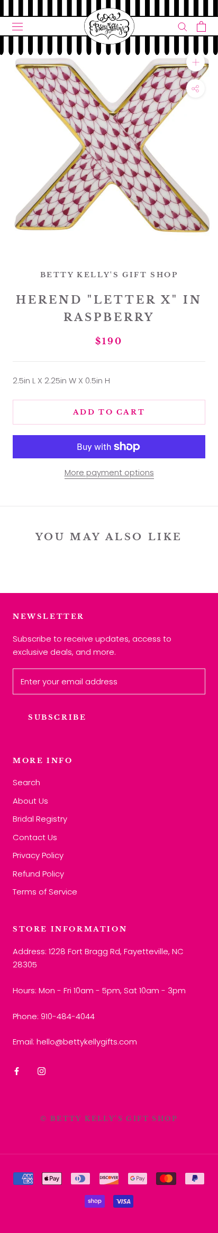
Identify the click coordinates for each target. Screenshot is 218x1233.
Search (26, 782)
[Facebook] (17, 1071)
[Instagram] (42, 1071)
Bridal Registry (40, 818)
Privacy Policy (38, 855)
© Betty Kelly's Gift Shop (109, 1119)
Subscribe (57, 717)
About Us (30, 800)
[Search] (182, 26)
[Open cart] (201, 26)
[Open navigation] (17, 26)
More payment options (109, 472)
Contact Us (35, 837)
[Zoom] (195, 62)
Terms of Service (45, 891)
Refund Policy (38, 873)
